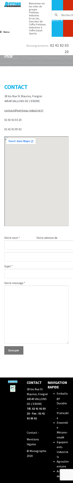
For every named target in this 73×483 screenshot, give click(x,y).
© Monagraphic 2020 (36, 453)
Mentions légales (33, 441)
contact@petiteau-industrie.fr (23, 110)
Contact (32, 432)
